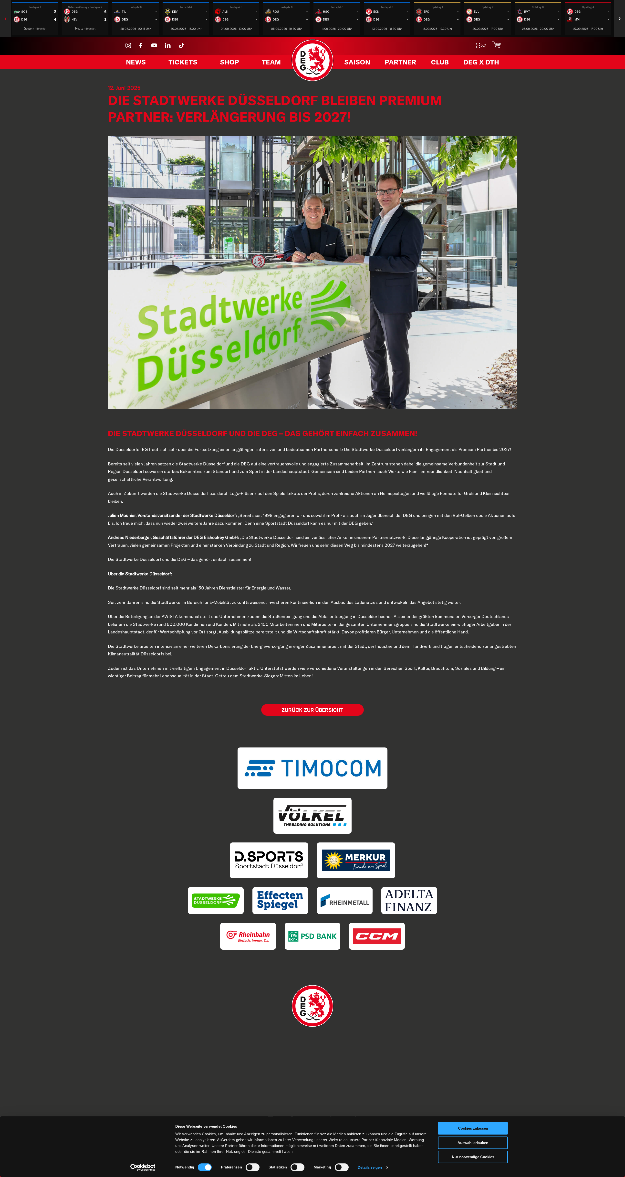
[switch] (253, 1167)
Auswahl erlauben (473, 1143)
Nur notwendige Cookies (473, 1157)
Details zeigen (370, 1167)
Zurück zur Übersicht (312, 710)
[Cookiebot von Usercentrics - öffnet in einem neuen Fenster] (143, 1167)
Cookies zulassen (473, 1128)
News (136, 62)
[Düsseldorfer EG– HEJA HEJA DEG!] (313, 80)
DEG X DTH (481, 62)
